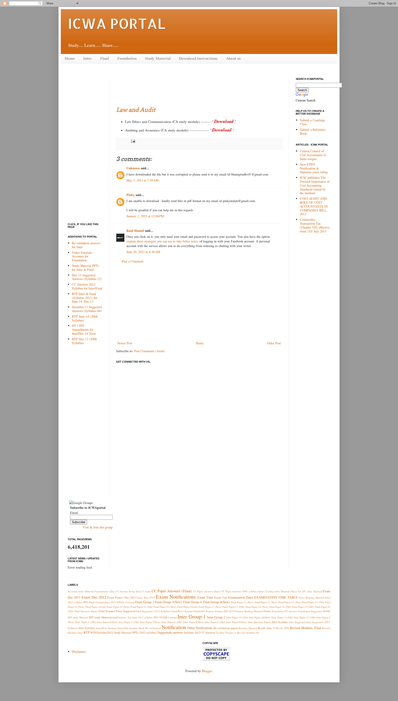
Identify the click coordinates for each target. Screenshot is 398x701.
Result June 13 (266, 628)
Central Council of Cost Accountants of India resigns (313, 155)
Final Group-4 (192, 602)
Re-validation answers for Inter (86, 245)
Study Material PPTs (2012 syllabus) (135, 633)
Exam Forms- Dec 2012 (121, 598)
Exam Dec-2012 (94, 597)
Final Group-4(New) (216, 602)
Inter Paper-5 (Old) (85, 622)
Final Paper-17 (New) (210, 607)
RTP (87, 632)
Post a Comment (132, 261)
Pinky (130, 194)
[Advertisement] (200, 88)
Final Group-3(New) (168, 602)
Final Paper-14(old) (95, 607)
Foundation (127, 58)
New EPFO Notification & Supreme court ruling (314, 168)
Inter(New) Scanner (106, 628)
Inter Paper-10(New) (260, 617)
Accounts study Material (81, 591)
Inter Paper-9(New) (236, 622)
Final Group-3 (144, 602)
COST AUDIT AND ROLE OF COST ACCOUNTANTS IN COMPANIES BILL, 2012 (314, 206)
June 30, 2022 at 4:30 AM (143, 252)
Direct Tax (295, 591)
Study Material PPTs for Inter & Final (85, 267)
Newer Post (124, 343)
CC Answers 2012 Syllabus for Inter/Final (87, 286)
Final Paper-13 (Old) (313, 602)
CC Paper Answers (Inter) (207, 591)
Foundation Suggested (310, 611)
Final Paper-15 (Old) (142, 607)
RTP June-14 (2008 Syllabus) (84, 318)
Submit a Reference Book (312, 131)
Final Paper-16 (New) (165, 607)
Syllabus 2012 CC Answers (199, 633)
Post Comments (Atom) (149, 351)
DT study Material (312, 591)
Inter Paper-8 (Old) (171, 622)
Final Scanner (107, 611)
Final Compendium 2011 (102, 602)
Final (104, 58)
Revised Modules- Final (305, 628)
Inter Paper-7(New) (150, 622)
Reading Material (248, 628)
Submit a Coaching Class (312, 122)
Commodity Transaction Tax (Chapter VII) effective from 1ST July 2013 (315, 225)
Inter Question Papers (259, 622)
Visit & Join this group (98, 527)
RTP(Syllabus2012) (102, 633)
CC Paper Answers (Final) (172, 591)
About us (233, 58)
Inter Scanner (280, 622)
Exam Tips (220, 598)
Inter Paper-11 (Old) (282, 617)
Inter (87, 58)
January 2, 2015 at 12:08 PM (145, 216)
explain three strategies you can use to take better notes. (162, 241)
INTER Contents (168, 617)
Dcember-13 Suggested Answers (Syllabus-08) (87, 309)
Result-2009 (282, 628)
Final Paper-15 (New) (118, 607)
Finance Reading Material (249, 611)
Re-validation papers (226, 628)
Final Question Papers (86, 611)
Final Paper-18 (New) (257, 607)
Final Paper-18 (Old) (280, 607)
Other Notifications (200, 628)
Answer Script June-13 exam (135, 591)
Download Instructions (198, 58)
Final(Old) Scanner (204, 611)
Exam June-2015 (146, 597)
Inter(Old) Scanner (128, 628)
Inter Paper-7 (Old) (128, 622)
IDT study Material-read (103, 617)
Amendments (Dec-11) (106, 591)
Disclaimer (79, 651)
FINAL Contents (125, 602)
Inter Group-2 (216, 617)
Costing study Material (278, 591)
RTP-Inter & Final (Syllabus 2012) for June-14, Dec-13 (84, 298)
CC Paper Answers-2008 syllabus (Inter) (243, 591)
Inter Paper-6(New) (107, 622)
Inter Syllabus (87, 628)
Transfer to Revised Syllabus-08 (242, 632)
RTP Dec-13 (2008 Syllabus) (84, 341)
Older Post (274, 343)
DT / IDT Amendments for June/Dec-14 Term (84, 329)
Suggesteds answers (170, 632)
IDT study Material (78, 617)
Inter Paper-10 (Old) (237, 617)
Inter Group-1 (191, 616)
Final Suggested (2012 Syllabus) (153, 611)
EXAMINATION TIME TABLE (276, 597)
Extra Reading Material (311, 597)
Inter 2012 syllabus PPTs (145, 617)
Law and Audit (135, 109)
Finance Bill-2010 (224, 611)
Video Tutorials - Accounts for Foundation (83, 256)
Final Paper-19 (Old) (303, 607)
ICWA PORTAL (116, 23)
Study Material (158, 58)
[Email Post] (132, 141)
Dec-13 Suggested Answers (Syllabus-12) (87, 277)
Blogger (207, 671)
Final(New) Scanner (182, 611)
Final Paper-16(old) (187, 607)
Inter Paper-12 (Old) (305, 617)
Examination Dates (240, 597)
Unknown (133, 168)
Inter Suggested (297, 622)
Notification (174, 626)
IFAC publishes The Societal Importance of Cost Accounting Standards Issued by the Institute (315, 185)
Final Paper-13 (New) (289, 602)
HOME (326, 611)
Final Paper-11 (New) (242, 602)
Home (70, 58)
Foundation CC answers (284, 611)
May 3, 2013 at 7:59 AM (142, 180)
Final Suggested (125, 611)
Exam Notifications (176, 596)
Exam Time (205, 597)
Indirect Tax (124, 617)
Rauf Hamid (135, 230)
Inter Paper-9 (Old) (215, 622)
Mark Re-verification (150, 628)
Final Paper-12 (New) (266, 602)
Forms (267, 611)
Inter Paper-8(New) (193, 622)
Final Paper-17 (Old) (233, 607)
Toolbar (220, 632)
